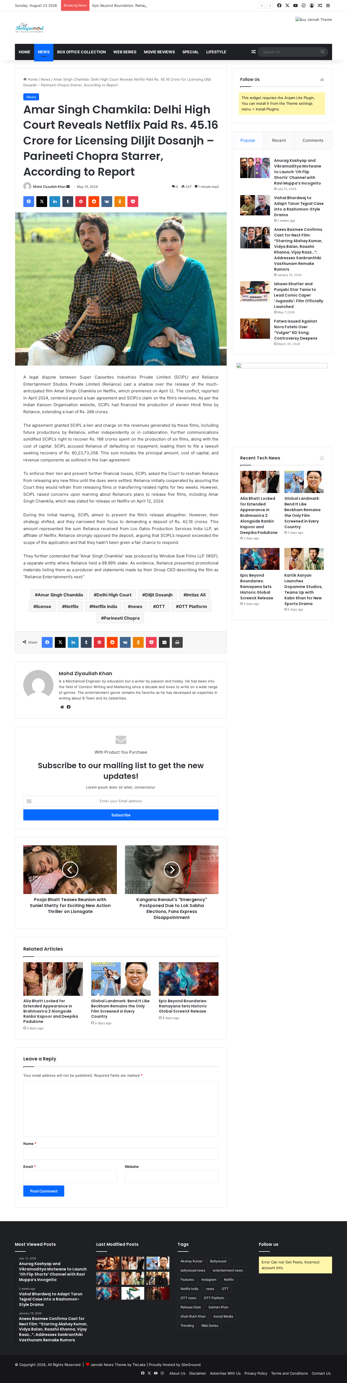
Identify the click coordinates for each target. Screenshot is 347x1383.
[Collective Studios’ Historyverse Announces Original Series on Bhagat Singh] (157, 1293)
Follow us (268, 1244)
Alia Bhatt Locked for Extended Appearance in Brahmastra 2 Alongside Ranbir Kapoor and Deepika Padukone (50, 1011)
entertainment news (228, 1270)
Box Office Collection (81, 52)
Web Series (124, 52)
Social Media (223, 1316)
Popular (247, 140)
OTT (160, 606)
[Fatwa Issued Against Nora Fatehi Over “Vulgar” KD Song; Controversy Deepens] (255, 328)
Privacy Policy (256, 1373)
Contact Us (321, 1373)
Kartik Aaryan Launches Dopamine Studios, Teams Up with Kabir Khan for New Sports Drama (303, 589)
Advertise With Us (225, 1373)
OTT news (188, 1298)
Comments (313, 140)
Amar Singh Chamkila (60, 594)
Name (29, 1143)
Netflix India (104, 606)
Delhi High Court (114, 594)
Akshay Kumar (192, 1261)
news (136, 606)
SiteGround (191, 1364)
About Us (177, 1373)
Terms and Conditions (289, 1373)
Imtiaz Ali (195, 594)
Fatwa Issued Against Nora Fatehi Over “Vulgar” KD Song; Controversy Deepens (295, 329)
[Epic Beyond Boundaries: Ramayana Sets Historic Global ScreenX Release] (189, 979)
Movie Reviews (159, 52)
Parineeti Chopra (122, 618)
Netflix (72, 606)
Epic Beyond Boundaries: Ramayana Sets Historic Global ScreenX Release (154, 5)
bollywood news (193, 1270)
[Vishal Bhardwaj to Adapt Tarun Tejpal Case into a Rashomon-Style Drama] (255, 205)
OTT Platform (193, 606)
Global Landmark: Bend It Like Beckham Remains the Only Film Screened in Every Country (120, 1008)
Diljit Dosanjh (159, 594)
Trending (187, 1325)
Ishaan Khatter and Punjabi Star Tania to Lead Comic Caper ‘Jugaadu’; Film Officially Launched (298, 295)
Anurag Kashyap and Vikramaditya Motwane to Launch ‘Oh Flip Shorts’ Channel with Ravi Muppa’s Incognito (297, 172)
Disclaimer (197, 1373)
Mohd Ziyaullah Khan (49, 187)
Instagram (208, 1279)
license (43, 606)
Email (29, 1166)
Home (24, 52)
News (44, 52)
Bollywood (218, 1261)
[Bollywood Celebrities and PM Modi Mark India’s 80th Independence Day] (132, 1293)
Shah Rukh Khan (193, 1316)
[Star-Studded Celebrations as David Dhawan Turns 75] (157, 1278)
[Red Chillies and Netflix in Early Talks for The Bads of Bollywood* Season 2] (107, 1263)
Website (132, 1166)
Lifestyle (216, 52)
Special (190, 52)
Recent (279, 140)
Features (187, 1279)
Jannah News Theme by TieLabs (118, 1364)
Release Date (191, 1307)
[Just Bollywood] (29, 27)
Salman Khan (218, 1307)
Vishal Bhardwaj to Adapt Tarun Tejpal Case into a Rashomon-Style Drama (299, 206)
